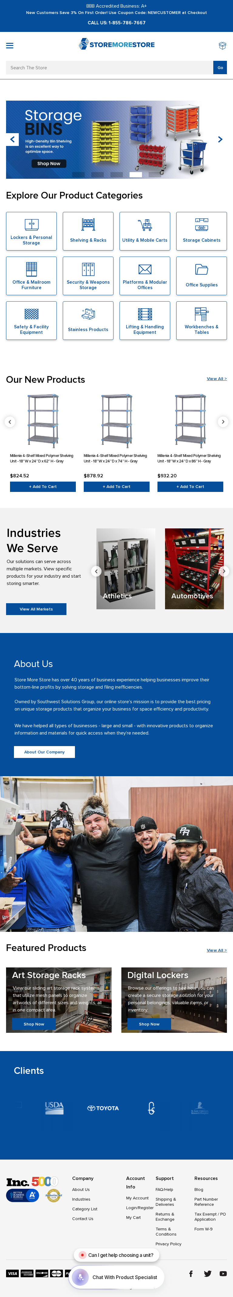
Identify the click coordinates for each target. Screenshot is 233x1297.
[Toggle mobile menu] (9, 45)
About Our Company (44, 752)
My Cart (133, 1217)
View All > (217, 378)
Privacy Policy (168, 1244)
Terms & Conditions (166, 1231)
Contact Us (82, 1218)
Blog (198, 1189)
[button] (220, 139)
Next (223, 422)
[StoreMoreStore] (116, 46)
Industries (81, 1199)
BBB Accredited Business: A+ (116, 6)
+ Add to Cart (43, 486)
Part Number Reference (206, 1202)
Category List (84, 1209)
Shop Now (34, 1023)
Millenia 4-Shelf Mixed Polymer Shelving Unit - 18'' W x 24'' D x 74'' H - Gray (115, 458)
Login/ (132, 1207)
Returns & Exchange (165, 1217)
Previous (10, 422)
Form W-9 (203, 1229)
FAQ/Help (164, 1189)
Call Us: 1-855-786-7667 (117, 23)
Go (220, 67)
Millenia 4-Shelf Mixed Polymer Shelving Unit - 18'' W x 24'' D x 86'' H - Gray (189, 458)
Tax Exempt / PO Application (210, 1217)
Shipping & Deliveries (166, 1202)
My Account (137, 1198)
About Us (81, 1189)
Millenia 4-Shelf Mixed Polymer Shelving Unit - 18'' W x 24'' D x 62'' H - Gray (41, 458)
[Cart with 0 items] (223, 46)
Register (146, 1207)
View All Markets (36, 609)
